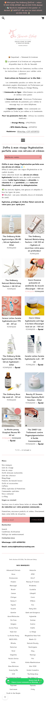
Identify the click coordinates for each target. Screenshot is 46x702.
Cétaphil (33, 593)
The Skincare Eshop (30, 559)
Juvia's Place (13, 628)
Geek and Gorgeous (32, 613)
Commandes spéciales (10, 491)
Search (4, 529)
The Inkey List (33, 678)
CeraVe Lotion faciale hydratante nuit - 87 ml (34, 359)
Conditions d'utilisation (11, 532)
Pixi (32, 659)
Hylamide (32, 616)
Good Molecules (13, 616)
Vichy (33, 689)
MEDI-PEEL (13, 639)
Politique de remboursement (13, 534)
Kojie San (13, 632)
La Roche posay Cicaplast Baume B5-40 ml (11, 432)
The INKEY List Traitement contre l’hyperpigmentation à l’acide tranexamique (34, 435)
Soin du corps (7, 470)
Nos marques (7, 465)
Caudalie (32, 589)
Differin (32, 601)
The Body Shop (32, 674)
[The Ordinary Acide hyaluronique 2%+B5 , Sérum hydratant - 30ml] (11, 224)
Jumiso (32, 624)
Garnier (13, 613)
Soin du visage (7, 468)
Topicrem (13, 685)
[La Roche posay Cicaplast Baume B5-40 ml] (11, 417)
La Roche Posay (13, 636)
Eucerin (13, 609)
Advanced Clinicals (13, 570)
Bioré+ (13, 589)
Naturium (13, 647)
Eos (32, 605)
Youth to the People (13, 693)
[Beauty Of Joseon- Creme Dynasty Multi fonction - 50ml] (34, 382)
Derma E (13, 601)
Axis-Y (33, 578)
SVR (13, 674)
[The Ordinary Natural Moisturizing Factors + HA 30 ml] (11, 268)
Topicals (33, 685)
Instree (32, 620)
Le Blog (5, 496)
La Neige (32, 632)
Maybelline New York (32, 636)
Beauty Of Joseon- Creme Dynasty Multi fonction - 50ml (34, 397)
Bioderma (32, 586)
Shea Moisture (13, 666)
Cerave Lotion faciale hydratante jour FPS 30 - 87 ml (11, 321)
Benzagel (13, 586)
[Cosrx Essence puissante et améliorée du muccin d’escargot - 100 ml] (34, 267)
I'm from (13, 620)
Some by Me (13, 670)
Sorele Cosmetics (33, 670)
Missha (13, 643)
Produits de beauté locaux (12, 481)
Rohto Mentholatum (32, 662)
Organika (13, 655)
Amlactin (32, 570)
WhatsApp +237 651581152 (28, 131)
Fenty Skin (32, 609)
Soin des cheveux (9, 475)
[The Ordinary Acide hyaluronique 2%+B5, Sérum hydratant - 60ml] (11, 344)
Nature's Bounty (32, 643)
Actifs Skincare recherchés (12, 473)
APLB (32, 574)
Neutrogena (32, 647)
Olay (32, 651)
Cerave (13, 593)
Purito (13, 662)
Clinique (13, 597)
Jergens (13, 624)
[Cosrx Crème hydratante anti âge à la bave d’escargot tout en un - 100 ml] (34, 305)
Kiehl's (32, 628)
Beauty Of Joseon (32, 582)
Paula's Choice (13, 659)
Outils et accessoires (10, 483)
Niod (13, 651)
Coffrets (5, 486)
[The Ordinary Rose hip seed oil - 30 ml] (11, 382)
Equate (13, 605)
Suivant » (27, 450)
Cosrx (33, 597)
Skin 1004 (32, 666)
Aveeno (13, 582)
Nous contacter (8, 494)
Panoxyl (33, 655)
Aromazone (13, 578)
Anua (13, 574)
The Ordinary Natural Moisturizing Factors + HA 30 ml (11, 283)
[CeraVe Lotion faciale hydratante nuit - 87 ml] (34, 344)
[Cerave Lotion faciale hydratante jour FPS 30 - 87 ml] (11, 306)
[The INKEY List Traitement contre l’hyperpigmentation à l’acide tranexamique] (34, 417)
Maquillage (6, 478)
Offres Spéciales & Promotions (13, 489)
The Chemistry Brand (13, 678)
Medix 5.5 (32, 639)
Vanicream (13, 689)
